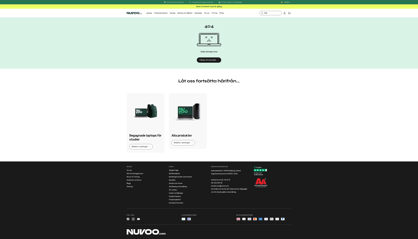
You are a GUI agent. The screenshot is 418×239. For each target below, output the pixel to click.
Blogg (221, 13)
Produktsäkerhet (175, 200)
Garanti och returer (176, 183)
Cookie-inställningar (176, 193)
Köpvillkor (172, 180)
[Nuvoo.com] (134, 13)
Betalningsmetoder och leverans (180, 177)
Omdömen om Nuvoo (134, 180)
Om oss (129, 170)
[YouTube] (138, 219)
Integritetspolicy (175, 196)
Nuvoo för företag (133, 177)
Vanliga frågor (174, 170)
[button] (288, 2)
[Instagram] (133, 219)
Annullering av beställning (178, 187)
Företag (214, 13)
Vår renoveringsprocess (135, 173)
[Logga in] (284, 13)
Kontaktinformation (176, 203)
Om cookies (173, 190)
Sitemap (130, 187)
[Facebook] (128, 219)
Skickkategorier (174, 173)
